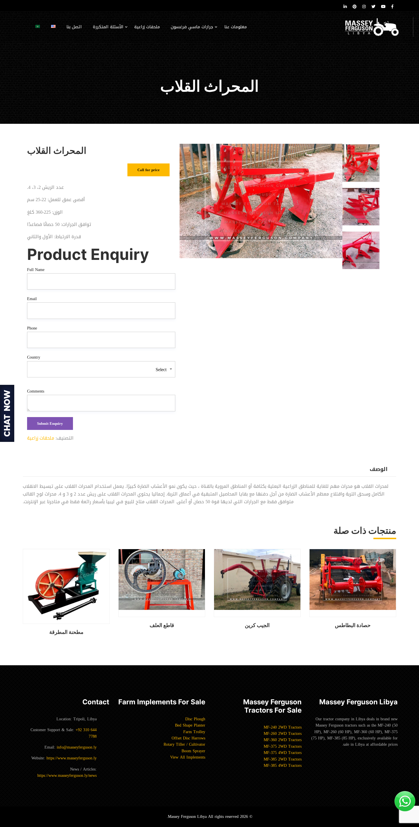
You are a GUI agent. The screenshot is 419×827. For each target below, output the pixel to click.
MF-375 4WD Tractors (283, 753)
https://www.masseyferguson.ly (71, 758)
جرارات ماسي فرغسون (192, 27)
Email (32, 299)
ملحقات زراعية (147, 27)
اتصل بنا (74, 27)
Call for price (148, 169)
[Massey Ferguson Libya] (377, 27)
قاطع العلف (162, 625)
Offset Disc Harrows (188, 738)
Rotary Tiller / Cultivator (184, 744)
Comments (35, 391)
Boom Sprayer (193, 751)
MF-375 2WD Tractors (283, 746)
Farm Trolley (194, 732)
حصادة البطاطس (353, 625)
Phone (32, 328)
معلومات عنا (235, 27)
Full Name (35, 270)
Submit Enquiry (50, 423)
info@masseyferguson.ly (77, 747)
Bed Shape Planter (190, 725)
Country (33, 357)
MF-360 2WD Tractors (283, 740)
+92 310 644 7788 (86, 733)
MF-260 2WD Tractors (283, 733)
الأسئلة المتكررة (108, 27)
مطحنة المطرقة (66, 632)
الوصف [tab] (379, 469)
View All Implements (187, 757)
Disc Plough (195, 719)
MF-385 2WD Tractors (283, 759)
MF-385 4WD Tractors (283, 765)
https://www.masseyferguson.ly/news (67, 775)
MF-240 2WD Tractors (283, 727)
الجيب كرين (257, 625)
